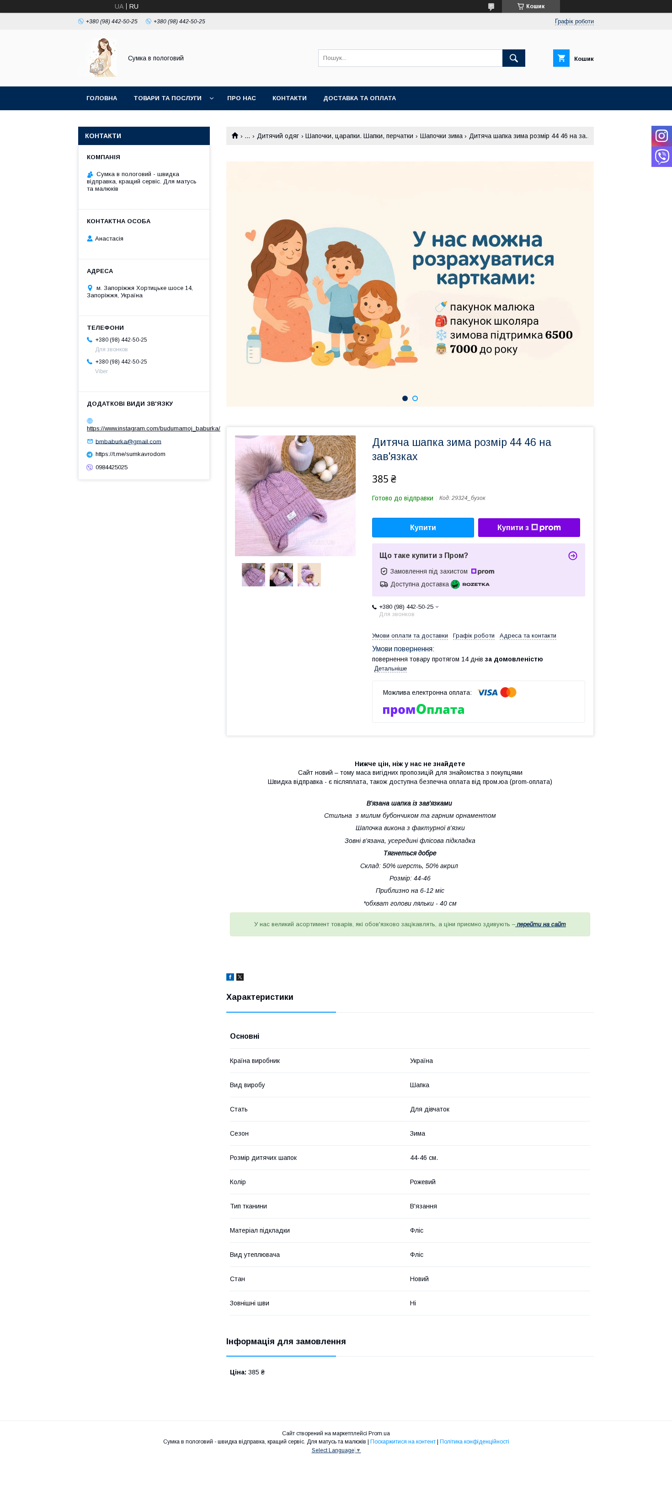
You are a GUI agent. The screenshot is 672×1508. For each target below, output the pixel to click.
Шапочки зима (441, 136)
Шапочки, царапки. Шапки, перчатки (359, 136)
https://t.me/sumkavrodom (130, 454)
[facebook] (230, 978)
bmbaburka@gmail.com (128, 441)
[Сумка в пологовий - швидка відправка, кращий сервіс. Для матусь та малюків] (97, 74)
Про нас (241, 98)
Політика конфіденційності (474, 1441)
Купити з (513, 527)
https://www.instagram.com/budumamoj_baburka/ (153, 428)
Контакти (289, 98)
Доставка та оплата (359, 98)
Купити (423, 527)
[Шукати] (513, 58)
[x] (240, 978)
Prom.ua (379, 1433)
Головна (101, 98)
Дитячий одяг (278, 136)
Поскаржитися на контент (403, 1441)
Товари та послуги (167, 98)
